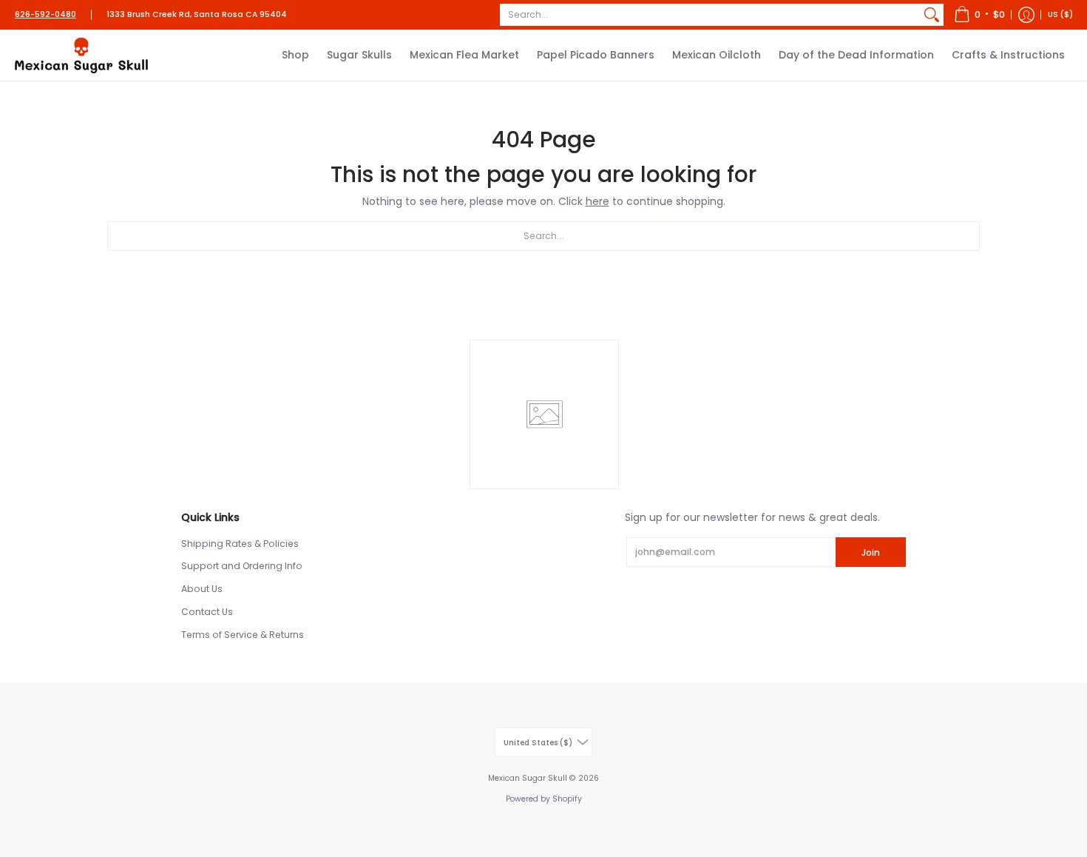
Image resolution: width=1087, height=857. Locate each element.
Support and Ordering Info (241, 565)
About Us (202, 588)
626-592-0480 (45, 14)
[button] (979, 15)
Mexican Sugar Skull (527, 778)
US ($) (1060, 14)
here (597, 201)
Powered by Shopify (544, 798)
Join (870, 552)
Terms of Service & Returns (242, 634)
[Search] (932, 15)
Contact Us (207, 611)
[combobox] (710, 15)
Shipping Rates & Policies (240, 543)
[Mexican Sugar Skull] (81, 55)
